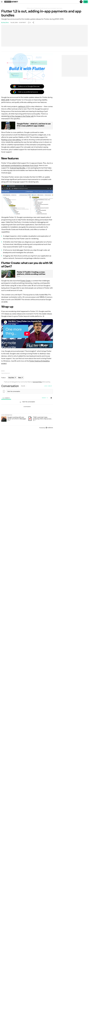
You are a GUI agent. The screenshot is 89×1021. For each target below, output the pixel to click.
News (3, 371)
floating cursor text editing (11, 140)
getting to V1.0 (23, 106)
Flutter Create (25, 281)
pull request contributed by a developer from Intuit (19, 165)
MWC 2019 (5, 100)
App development (5, 373)
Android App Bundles (17, 168)
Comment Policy (37, 382)
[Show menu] (1, 1)
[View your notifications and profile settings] (51, 398)
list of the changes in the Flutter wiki (20, 116)
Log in (45, 385)
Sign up (50, 385)
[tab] (6, 397)
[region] (27, 406)
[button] (44, 1)
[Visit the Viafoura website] (49, 427)
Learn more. (59, 8)
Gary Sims (6, 22)
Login (85, 2)
